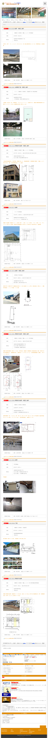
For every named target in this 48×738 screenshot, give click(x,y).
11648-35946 (9, 523)
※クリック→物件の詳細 (9, 83)
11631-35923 (9, 460)
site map (39, 729)
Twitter (12, 729)
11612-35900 (9, 400)
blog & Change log (4, 729)
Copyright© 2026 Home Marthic (21, 735)
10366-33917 (9, 87)
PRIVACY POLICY (4, 731)
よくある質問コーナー (29, 669)
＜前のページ (19, 22)
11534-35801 (9, 334)
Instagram (21, 729)
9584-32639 (9, 28)
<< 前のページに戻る (7, 648)
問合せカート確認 (30, 665)
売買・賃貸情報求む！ (29, 671)
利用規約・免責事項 (7, 671)
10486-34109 (9, 145)
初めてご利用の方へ (7, 665)
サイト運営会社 (6, 673)
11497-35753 (9, 270)
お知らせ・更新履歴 (7, 669)
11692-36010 (9, 578)
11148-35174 (9, 207)
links (29, 729)
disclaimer (12, 731)
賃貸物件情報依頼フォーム (8, 668)
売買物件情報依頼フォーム (30, 668)
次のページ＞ (38, 22)
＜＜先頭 (13, 22)
